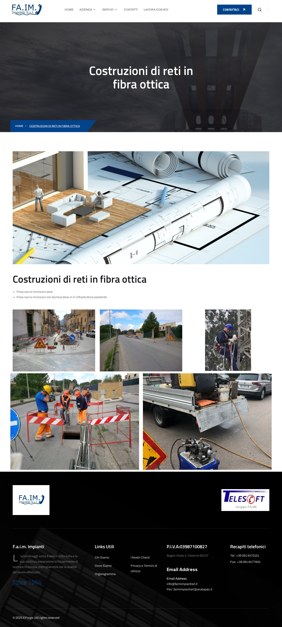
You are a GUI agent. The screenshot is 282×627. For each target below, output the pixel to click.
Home (69, 9)
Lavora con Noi (156, 9)
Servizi (108, 9)
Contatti (131, 9)
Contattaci (231, 9)
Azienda (85, 9)
